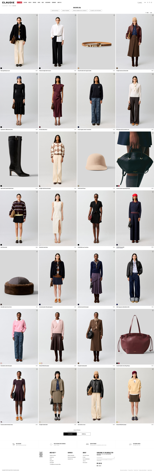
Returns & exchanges (72, 457)
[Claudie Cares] (41, 454)
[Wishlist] (37, 15)
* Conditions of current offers (55, 464)
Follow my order (53, 455)
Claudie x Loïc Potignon (95, 10)
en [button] (145, 2)
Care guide (52, 462)
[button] (19, 2)
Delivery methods (71, 455)
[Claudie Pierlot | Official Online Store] (8, 2)
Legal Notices (149, 470)
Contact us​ (52, 457)
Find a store (85, 462)
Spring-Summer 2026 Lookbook (80, 10)
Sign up (114, 457)
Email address (99, 457)
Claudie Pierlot (5, 5)
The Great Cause (86, 455)
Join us (84, 460)
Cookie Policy (136, 470)
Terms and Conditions (123, 470)
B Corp (84, 457)
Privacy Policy (130, 470)
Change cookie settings (142, 470)
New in (10, 5)
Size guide (51, 460)
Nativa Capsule (55, 10)
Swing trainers (65, 10)
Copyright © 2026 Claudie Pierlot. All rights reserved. (10, 470)
